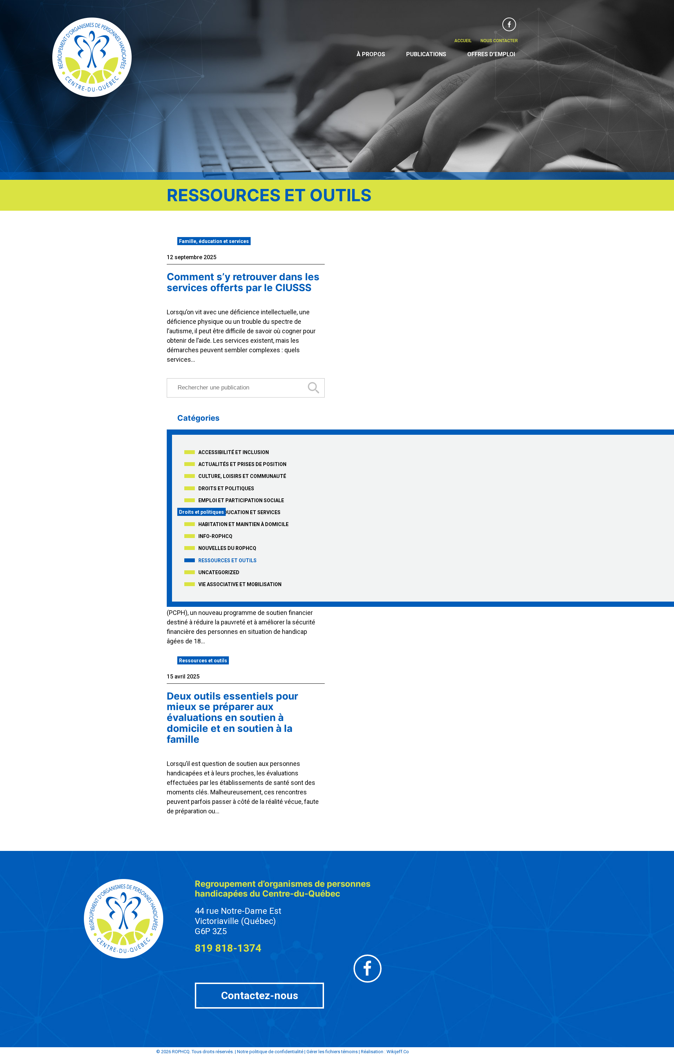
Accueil (462, 40)
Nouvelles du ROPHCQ (227, 548)
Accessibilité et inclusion (233, 452)
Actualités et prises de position (242, 464)
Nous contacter (499, 40)
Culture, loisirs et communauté (242, 476)
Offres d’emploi (491, 54)
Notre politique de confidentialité (270, 1051)
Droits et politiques (226, 488)
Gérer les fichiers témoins (332, 1051)
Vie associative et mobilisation (240, 584)
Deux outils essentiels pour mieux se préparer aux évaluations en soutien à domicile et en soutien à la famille (232, 717)
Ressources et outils (227, 560)
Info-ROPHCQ (215, 536)
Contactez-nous (259, 995)
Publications (426, 54)
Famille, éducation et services (214, 241)
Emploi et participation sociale (241, 500)
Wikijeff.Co (397, 1051)
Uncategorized (218, 572)
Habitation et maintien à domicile (243, 524)
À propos (371, 54)
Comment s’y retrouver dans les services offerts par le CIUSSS (243, 282)
